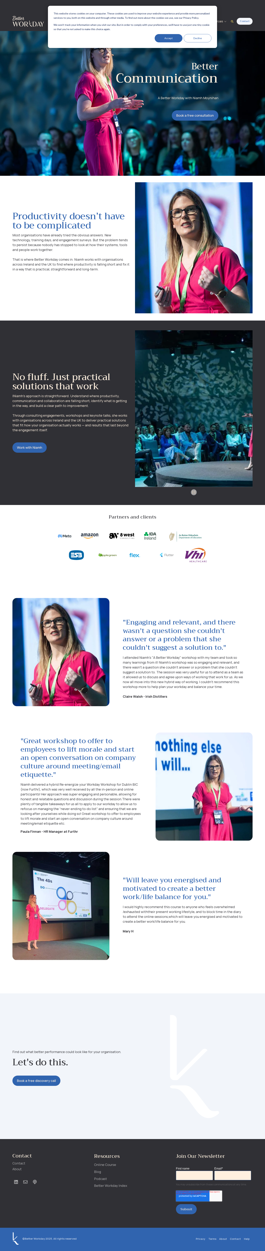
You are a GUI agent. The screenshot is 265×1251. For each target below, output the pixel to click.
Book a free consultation (195, 115)
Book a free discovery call (36, 1080)
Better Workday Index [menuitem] (110, 1185)
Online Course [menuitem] (105, 1164)
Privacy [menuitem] (200, 1239)
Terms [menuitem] (212, 1239)
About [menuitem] (17, 1169)
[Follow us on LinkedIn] (16, 1182)
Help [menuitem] (247, 1239)
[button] (218, 21)
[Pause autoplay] (194, 492)
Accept (168, 38)
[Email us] (25, 1182)
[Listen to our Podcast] (34, 1182)
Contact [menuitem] (18, 1163)
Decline (197, 38)
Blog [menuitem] (97, 1172)
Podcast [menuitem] (100, 1179)
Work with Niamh (29, 447)
